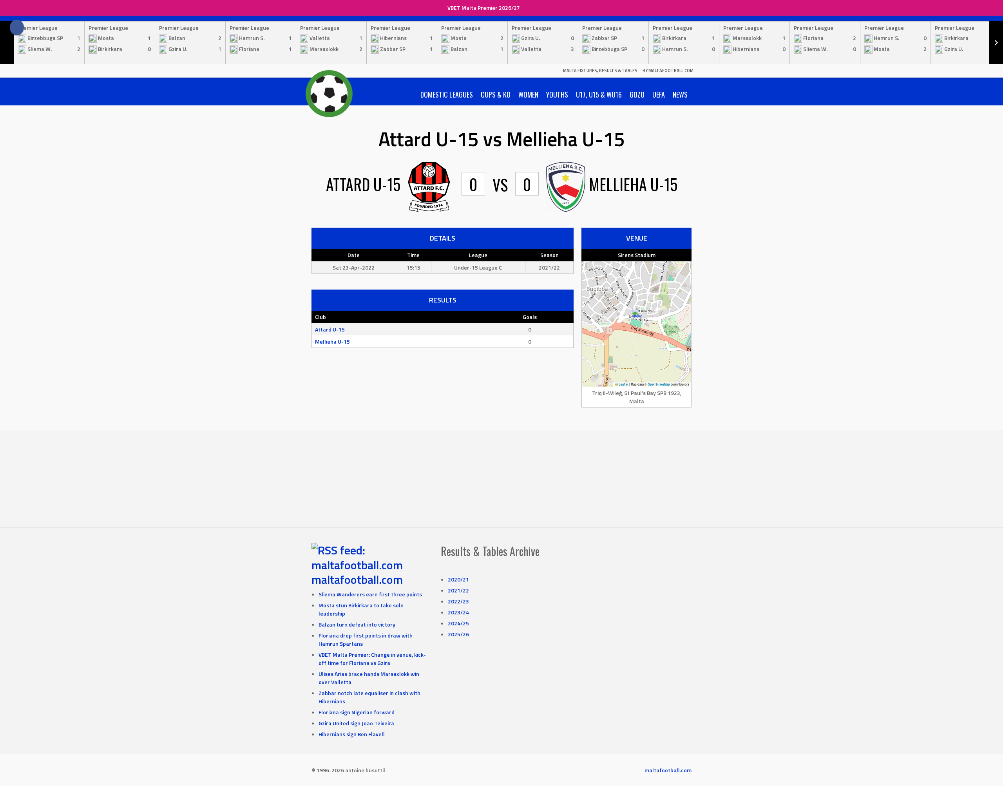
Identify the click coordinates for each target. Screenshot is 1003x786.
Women (528, 94)
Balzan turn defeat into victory (357, 624)
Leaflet (623, 384)
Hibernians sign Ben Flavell (352, 734)
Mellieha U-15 (332, 341)
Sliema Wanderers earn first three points (370, 594)
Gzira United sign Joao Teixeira (356, 723)
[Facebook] (17, 27)
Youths (557, 94)
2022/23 (458, 601)
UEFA (658, 94)
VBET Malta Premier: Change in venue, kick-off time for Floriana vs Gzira (372, 658)
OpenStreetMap (659, 384)
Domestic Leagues (446, 94)
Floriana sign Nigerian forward (357, 712)
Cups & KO (496, 94)
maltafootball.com (357, 579)
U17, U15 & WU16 (599, 94)
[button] (637, 316)
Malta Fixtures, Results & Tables (600, 70)
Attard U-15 (330, 329)
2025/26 (458, 634)
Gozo (637, 94)
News (680, 94)
